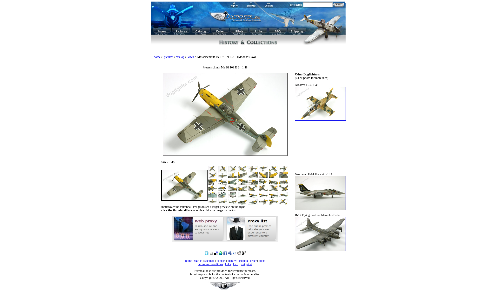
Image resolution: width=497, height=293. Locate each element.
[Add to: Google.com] (234, 254)
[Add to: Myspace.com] (230, 254)
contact (221, 260)
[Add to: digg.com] (211, 254)
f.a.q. (236, 264)
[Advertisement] (248, 50)
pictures (168, 57)
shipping (246, 264)
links (228, 264)
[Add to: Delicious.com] (216, 254)
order (253, 260)
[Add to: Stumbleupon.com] (220, 254)
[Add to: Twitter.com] (207, 254)
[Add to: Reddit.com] (239, 254)
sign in (198, 260)
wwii (191, 57)
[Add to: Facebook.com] (225, 254)
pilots (262, 260)
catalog (180, 57)
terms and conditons (210, 264)
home (157, 57)
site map (209, 260)
